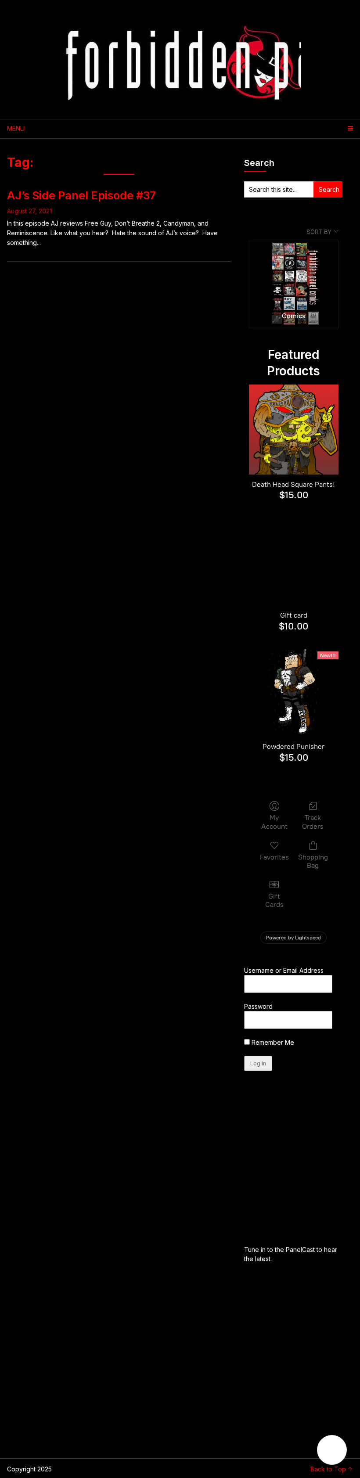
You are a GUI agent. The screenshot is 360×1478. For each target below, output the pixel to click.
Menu (16, 128)
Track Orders (313, 821)
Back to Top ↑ (331, 1469)
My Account (274, 821)
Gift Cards (274, 900)
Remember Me (272, 1042)
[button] (332, 1450)
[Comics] (294, 272)
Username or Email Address (284, 970)
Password (258, 1006)
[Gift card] (294, 561)
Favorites (274, 857)
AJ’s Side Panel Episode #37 (81, 195)
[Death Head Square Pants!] (294, 430)
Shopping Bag (313, 861)
